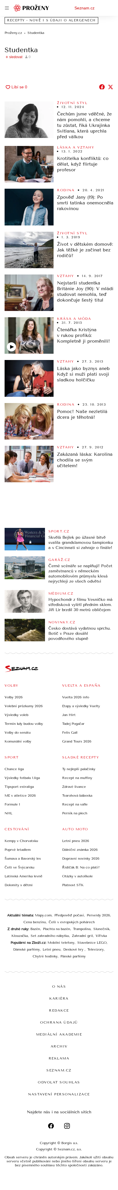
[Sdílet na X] (110, 87)
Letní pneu (51, 949)
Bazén (35, 929)
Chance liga (14, 769)
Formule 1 (12, 804)
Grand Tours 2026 (76, 741)
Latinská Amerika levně (23, 876)
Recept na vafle (75, 804)
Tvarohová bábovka (77, 796)
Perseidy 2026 (98, 915)
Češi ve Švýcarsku (19, 867)
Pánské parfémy (73, 956)
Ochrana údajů (59, 1022)
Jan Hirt (69, 715)
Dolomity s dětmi (19, 885)
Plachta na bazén (56, 929)
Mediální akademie (59, 1034)
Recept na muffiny (77, 778)
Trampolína (82, 929)
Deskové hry (73, 949)
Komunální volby (18, 741)
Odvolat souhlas (59, 1082)
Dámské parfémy (26, 949)
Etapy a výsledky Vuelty (81, 706)
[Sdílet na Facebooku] (102, 87)
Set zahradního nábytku (50, 936)
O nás (59, 986)
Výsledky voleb (16, 715)
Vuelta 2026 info (75, 697)
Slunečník (101, 929)
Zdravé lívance (74, 787)
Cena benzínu (34, 922)
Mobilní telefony (61, 943)
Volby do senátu (18, 733)
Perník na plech (74, 813)
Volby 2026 (14, 697)
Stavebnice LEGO (92, 943)
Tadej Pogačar (73, 724)
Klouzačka (19, 936)
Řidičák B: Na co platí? (81, 867)
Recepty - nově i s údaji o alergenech (51, 20)
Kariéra (59, 998)
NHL (8, 813)
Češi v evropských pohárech (72, 922)
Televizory (95, 949)
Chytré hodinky (45, 956)
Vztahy (65, 276)
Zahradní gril (82, 936)
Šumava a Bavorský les (23, 859)
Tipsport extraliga (19, 787)
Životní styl (72, 103)
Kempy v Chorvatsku (21, 841)
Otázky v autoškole (77, 876)
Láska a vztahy (75, 147)
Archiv (59, 1046)
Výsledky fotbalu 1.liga (22, 778)
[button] (29, 119)
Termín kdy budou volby (24, 724)
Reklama (59, 1058)
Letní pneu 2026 (75, 841)
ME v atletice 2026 (20, 796)
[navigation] (6, 8)
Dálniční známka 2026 (80, 850)
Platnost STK (73, 885)
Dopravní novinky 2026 (80, 859)
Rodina (65, 190)
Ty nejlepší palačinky (78, 769)
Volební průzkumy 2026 (24, 706)
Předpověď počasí (69, 915)
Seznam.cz (84, 8)
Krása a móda (74, 319)
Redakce (59, 1010)
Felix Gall (69, 733)
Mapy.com (43, 915)
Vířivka (101, 936)
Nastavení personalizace (59, 1094)
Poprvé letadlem (18, 850)
